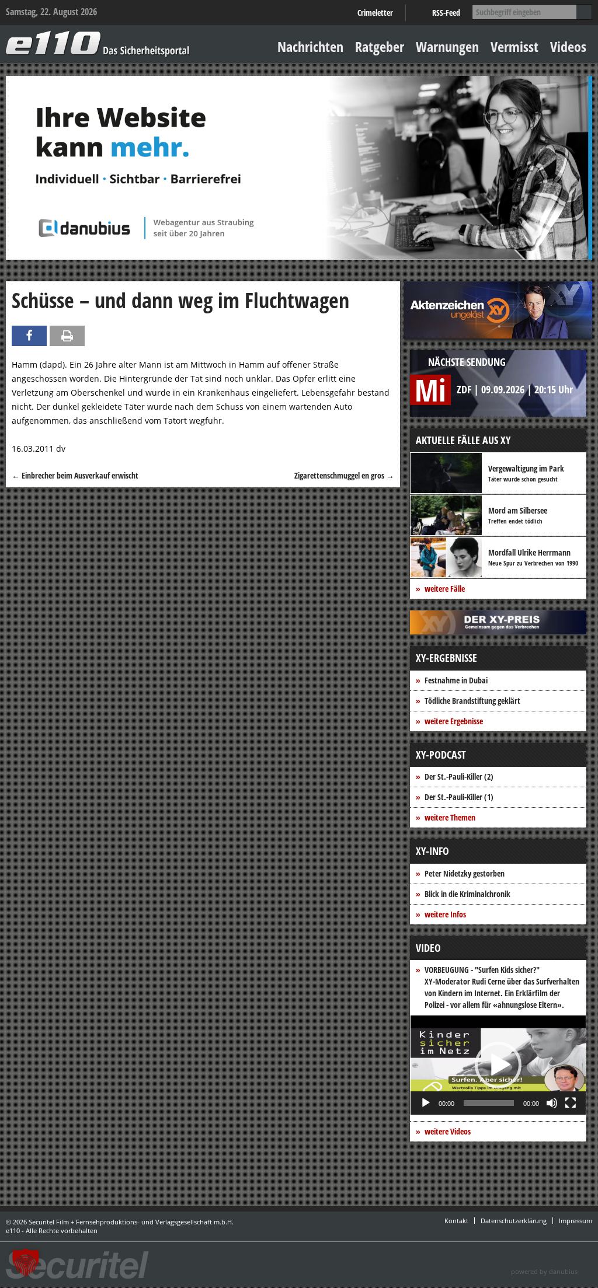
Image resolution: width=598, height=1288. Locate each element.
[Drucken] (67, 336)
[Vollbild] (570, 1103)
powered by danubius (544, 1271)
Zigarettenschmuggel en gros (344, 475)
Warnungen (447, 46)
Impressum (575, 1220)
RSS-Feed (446, 12)
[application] (498, 1065)
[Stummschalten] (552, 1103)
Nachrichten (310, 46)
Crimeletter (375, 12)
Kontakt (456, 1220)
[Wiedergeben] (426, 1103)
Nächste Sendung (467, 362)
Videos (568, 46)
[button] (498, 1065)
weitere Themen (450, 817)
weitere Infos (445, 914)
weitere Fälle (445, 588)
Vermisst (514, 46)
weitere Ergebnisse (454, 721)
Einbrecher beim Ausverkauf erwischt (75, 475)
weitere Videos (448, 1131)
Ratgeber (379, 46)
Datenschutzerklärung (514, 1220)
